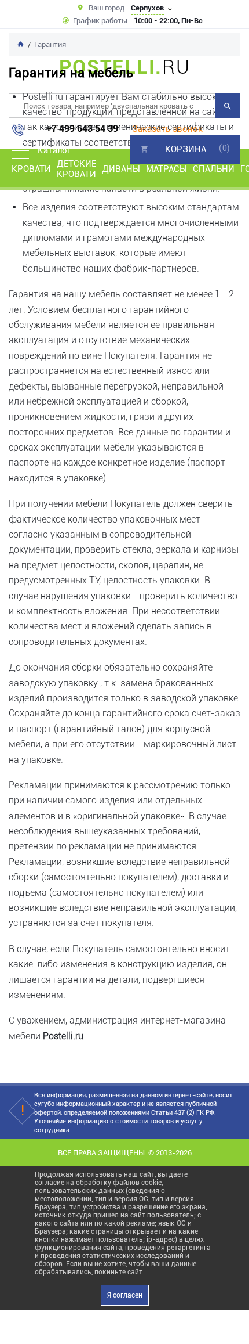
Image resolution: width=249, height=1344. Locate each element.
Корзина (185, 149)
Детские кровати (76, 168)
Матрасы (166, 169)
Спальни (214, 169)
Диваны (121, 169)
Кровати (31, 169)
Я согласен (124, 1295)
